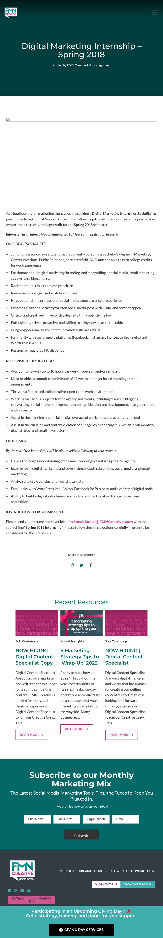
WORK (139, 871)
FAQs (150, 871)
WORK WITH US (106, 884)
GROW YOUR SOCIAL (138, 884)
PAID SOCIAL (67, 871)
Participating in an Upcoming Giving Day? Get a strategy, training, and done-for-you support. (81, 913)
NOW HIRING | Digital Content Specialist (124, 657)
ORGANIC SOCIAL (91, 871)
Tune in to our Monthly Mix (33, 900)
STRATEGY (113, 871)
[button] (155, 13)
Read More (30, 735)
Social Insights (72, 641)
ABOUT (127, 871)
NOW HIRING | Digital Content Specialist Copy (34, 657)
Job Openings (27, 641)
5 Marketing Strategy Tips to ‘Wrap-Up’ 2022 (79, 657)
